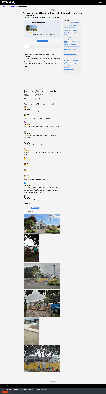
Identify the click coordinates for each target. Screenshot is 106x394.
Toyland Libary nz (67, 65)
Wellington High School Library (70, 44)
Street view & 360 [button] (30, 211)
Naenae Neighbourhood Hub (69, 27)
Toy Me (65, 34)
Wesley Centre (67, 62)
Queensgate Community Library (70, 32)
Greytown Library (67, 67)
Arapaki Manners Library (68, 69)
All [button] (25, 211)
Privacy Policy (53, 387)
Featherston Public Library (69, 70)
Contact (100, 2)
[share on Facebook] (51, 10)
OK (5, 391)
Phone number (35, 207)
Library (7, 6)
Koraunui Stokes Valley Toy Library (71, 25)
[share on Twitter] (53, 10)
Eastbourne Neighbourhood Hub (70, 30)
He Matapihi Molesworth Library (70, 54)
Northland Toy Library (68, 39)
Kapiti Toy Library (67, 72)
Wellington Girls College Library (70, 49)
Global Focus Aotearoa (68, 37)
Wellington (11, 6)
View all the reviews (42, 41)
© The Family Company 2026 (9, 386)
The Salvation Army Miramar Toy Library (72, 63)
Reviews (4, 6)
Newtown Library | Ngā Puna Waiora (71, 36)
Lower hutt (15, 6)
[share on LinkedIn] (55, 10)
